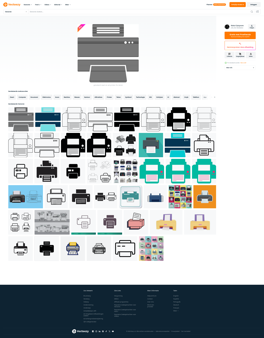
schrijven (159, 97)
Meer (67, 5)
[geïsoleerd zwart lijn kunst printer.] (74, 119)
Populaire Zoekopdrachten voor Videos (125, 315)
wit (150, 97)
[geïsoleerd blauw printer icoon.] (48, 119)
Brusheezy (87, 296)
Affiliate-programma (121, 302)
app (205, 97)
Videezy (86, 302)
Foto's (37, 5)
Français (176, 308)
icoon (57, 97)
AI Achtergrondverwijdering (93, 319)
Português (176, 302)
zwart (12, 97)
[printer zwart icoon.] (47, 171)
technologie (140, 97)
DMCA (116, 299)
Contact (150, 299)
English (176, 296)
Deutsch (176, 305)
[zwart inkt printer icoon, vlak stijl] (155, 196)
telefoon (196, 97)
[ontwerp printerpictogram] (56, 196)
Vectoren (27, 5)
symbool (128, 97)
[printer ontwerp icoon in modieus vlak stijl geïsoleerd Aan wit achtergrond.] (73, 171)
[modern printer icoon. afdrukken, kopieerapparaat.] (151, 145)
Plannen (209, 5)
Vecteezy (87, 299)
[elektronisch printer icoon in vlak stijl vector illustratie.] (25, 196)
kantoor (87, 97)
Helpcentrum (151, 296)
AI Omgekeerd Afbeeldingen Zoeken (93, 315)
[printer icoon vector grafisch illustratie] (130, 196)
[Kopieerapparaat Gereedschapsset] (52, 222)
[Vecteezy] (11, 4)
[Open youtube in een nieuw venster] (113, 331)
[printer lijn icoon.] (204, 145)
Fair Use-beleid (185, 331)
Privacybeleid (175, 331)
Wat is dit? (243, 63)
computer (22, 97)
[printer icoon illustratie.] (73, 248)
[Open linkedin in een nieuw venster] (99, 331)
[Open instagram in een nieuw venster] (96, 331)
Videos (47, 5)
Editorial (57, 5)
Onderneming (88, 305)
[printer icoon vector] (125, 145)
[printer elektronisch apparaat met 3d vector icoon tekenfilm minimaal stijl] (166, 222)
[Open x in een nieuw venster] (109, 331)
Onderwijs (87, 308)
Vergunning (118, 296)
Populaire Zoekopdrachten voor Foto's (125, 310)
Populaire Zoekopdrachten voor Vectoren (125, 306)
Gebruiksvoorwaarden (162, 331)
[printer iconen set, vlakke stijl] (125, 171)
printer (109, 97)
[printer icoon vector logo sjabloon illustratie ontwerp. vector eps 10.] (83, 222)
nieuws (77, 97)
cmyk (186, 97)
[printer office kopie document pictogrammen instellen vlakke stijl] (151, 248)
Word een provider (150, 306)
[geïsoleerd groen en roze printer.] (152, 171)
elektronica (47, 97)
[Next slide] (213, 97)
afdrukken (98, 97)
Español (176, 299)
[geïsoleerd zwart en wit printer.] (21, 119)
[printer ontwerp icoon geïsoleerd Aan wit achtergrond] (20, 171)
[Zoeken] (252, 11)
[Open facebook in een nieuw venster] (93, 331)
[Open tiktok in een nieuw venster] (106, 331)
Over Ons (150, 302)
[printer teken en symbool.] (99, 248)
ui (168, 97)
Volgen (252, 28)
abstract (177, 97)
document (34, 97)
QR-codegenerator (90, 322)
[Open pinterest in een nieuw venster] (103, 331)
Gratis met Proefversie (240, 35)
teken (118, 97)
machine (67, 97)
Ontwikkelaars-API (90, 311)
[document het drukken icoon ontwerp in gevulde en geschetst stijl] (125, 248)
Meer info (229, 68)
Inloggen (253, 5)
